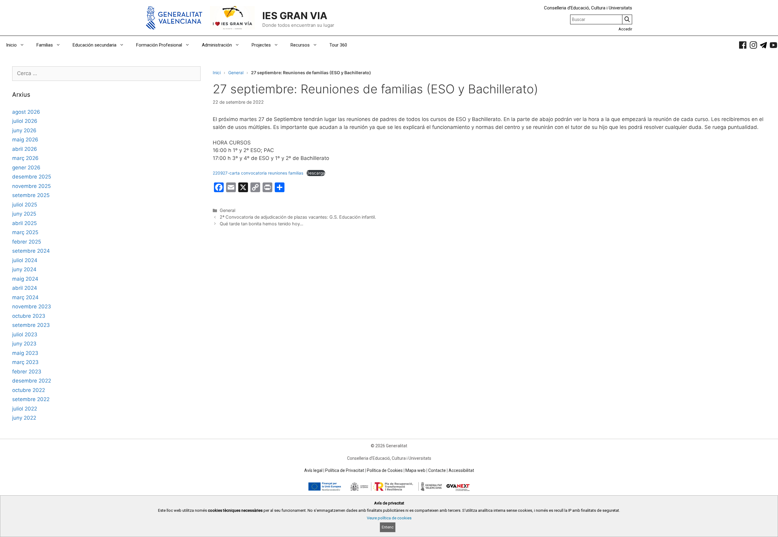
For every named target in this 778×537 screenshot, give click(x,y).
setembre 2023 (31, 325)
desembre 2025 (31, 177)
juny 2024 (24, 269)
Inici (217, 72)
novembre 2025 (31, 186)
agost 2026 (26, 112)
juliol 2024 (24, 260)
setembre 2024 (31, 251)
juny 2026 (24, 130)
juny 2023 (24, 344)
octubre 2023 (28, 316)
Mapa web (415, 470)
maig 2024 (25, 279)
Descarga (315, 173)
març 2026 (25, 158)
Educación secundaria (94, 45)
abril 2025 (24, 223)
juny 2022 (24, 418)
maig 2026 (25, 140)
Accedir (625, 29)
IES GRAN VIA (294, 16)
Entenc (388, 527)
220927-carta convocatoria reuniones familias (258, 173)
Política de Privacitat (344, 470)
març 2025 (25, 232)
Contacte (437, 470)
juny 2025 (24, 214)
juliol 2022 (24, 409)
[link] (742, 45)
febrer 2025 (26, 242)
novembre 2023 (31, 306)
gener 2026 (26, 168)
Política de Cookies (385, 470)
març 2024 (25, 297)
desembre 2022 (31, 381)
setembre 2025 (31, 195)
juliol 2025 (24, 205)
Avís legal (313, 470)
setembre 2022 (31, 399)
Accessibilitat (461, 470)
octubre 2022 (28, 390)
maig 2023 (25, 353)
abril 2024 (24, 288)
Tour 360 (338, 45)
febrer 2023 (26, 372)
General (235, 72)
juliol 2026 (24, 121)
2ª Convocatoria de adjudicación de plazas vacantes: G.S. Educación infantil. (298, 217)
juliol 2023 (24, 334)
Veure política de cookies (389, 518)
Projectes (261, 45)
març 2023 (25, 362)
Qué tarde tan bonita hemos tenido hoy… (261, 223)
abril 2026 (24, 149)
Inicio (11, 45)
